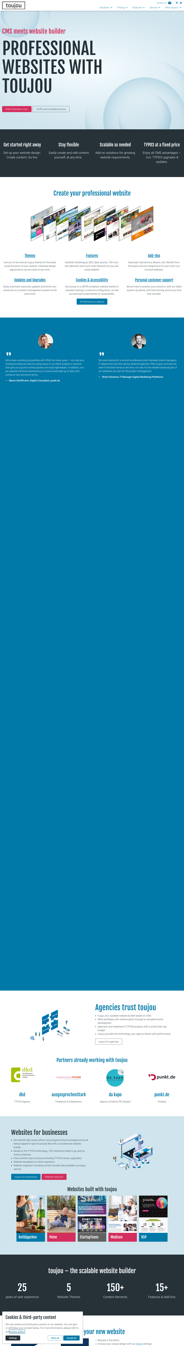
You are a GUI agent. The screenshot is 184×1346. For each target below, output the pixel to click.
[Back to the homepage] (13, 5)
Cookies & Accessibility (92, 280)
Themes (30, 255)
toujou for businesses (26, 1176)
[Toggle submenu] (111, 7)
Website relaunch (54, 1176)
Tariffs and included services (51, 109)
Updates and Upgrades (30, 280)
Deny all (55, 1338)
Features (92, 255)
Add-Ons (154, 255)
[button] (164, 3)
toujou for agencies (109, 1041)
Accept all (71, 1338)
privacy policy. (17, 1331)
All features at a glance (92, 301)
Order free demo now (17, 109)
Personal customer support (154, 280)
